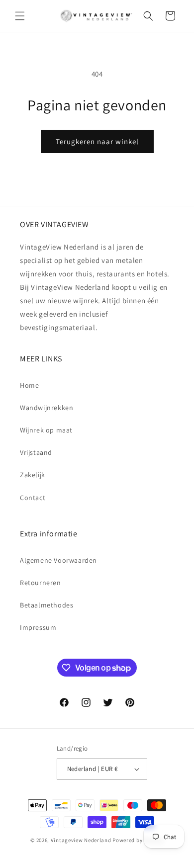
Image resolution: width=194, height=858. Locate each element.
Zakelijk (32, 474)
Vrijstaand (36, 452)
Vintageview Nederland (81, 840)
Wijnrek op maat (46, 430)
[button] (20, 16)
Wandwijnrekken (46, 407)
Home (29, 385)
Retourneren (40, 582)
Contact (32, 497)
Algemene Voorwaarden (58, 560)
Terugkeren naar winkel (97, 141)
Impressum (38, 627)
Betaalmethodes (46, 605)
